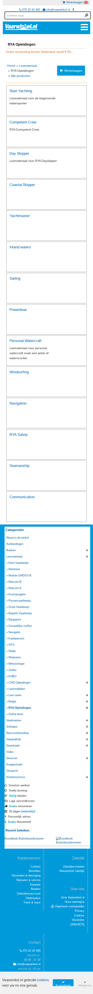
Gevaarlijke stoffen (20, 625)
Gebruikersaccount (28, 893)
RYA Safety (19, 434)
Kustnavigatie (17, 594)
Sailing (15, 278)
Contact (35, 866)
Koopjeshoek (14, 764)
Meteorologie (16, 663)
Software (11, 726)
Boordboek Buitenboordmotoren (24, 838)
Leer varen (14, 695)
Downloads (13, 745)
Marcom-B (14, 581)
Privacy (79, 911)
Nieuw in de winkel (17, 537)
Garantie (35, 884)
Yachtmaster (20, 215)
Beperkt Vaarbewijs (20, 613)
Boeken (11, 550)
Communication (22, 497)
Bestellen (34, 871)
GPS (11, 644)
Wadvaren (14, 657)
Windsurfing (19, 372)
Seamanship (19, 465)
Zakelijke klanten (73, 866)
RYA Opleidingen (19, 707)
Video (9, 751)
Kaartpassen (16, 638)
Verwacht (12, 770)
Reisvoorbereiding (17, 733)
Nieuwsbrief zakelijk (71, 871)
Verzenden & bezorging (25, 875)
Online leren (15, 714)
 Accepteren (63, 983)
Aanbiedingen (14, 544)
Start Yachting (21, 91)
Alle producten (20, 75)
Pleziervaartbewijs (19, 600)
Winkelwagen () (76, 2)
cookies (43, 980)
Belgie (12, 701)
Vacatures (78, 919)
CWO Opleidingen (19, 682)
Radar (12, 651)
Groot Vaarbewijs (18, 607)
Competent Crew (23, 122)
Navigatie (14, 632)
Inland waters (20, 247)
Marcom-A (14, 588)
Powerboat (18, 309)
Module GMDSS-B (19, 575)
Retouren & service (28, 880)
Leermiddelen (16, 688)
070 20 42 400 (30, 9)
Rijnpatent (14, 619)
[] (77, 924)
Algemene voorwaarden (69, 906)
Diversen (11, 758)
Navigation (18, 403)
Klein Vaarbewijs (18, 562)
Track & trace (31, 902)
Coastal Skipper (22, 184)
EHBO (12, 676)
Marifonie (14, 569)
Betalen (35, 889)
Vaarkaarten (13, 720)
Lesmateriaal (28, 65)
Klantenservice (15, 777)
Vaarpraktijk (13, 739)
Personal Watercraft (26, 340)
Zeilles (12, 670)
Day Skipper (19, 153)
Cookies (79, 915)
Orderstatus (33, 898)
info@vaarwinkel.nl (57, 9)
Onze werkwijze (74, 901)
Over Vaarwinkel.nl (72, 897)
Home (11, 65)
